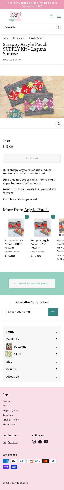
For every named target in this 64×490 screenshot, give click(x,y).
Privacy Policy (11, 419)
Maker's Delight (28, 2)
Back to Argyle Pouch (34, 283)
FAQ (5, 405)
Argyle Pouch (36, 38)
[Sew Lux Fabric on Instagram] (34, 442)
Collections (19, 38)
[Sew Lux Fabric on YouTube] (46, 442)
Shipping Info (10, 410)
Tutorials (8, 415)
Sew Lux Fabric (12, 59)
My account (9, 424)
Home (6, 38)
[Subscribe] (53, 312)
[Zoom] (59, 124)
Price (6, 141)
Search (7, 401)
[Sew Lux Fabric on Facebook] (40, 442)
